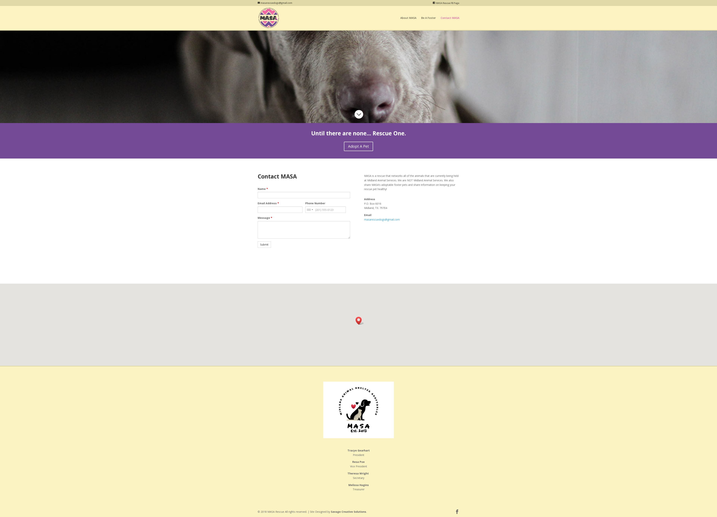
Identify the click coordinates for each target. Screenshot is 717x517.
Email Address (268, 203)
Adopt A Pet (358, 146)
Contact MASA (450, 18)
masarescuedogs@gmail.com (382, 219)
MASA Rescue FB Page (447, 3)
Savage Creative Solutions (348, 511)
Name (263, 189)
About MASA (408, 18)
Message (265, 218)
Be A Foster (428, 18)
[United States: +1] (309, 210)
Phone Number (315, 203)
